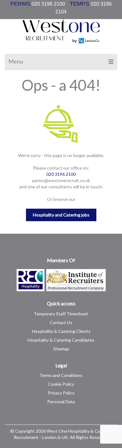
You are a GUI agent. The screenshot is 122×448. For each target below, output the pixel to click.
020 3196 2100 (46, 4)
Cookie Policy (61, 384)
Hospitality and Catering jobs (61, 214)
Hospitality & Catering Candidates (61, 340)
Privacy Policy (61, 392)
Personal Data (61, 401)
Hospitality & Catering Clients (61, 331)
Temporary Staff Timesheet (61, 313)
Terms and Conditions (61, 375)
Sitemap (61, 348)
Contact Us (61, 322)
